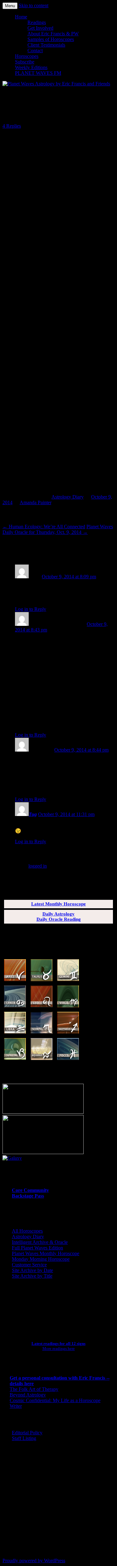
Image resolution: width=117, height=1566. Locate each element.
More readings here (58, 1348)
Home (21, 16)
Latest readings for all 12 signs (58, 1343)
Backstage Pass (28, 1196)
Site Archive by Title (32, 1276)
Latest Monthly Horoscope (58, 903)
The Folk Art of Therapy (34, 1389)
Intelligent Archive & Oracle (40, 1242)
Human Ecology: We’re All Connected (43, 526)
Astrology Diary (67, 496)
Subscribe (24, 61)
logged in (37, 866)
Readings (36, 22)
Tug (33, 814)
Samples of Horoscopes (50, 39)
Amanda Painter (35, 502)
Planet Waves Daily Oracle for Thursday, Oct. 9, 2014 (57, 529)
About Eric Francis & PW (53, 33)
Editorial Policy (27, 1432)
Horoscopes (26, 56)
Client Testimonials (46, 45)
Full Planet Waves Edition (37, 1247)
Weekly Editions (31, 67)
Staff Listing (24, 1438)
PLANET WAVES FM (38, 73)
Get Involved (40, 28)
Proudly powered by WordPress (33, 1560)
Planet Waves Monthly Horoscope (45, 1253)
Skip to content (33, 5)
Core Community (30, 1190)
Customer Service (29, 1264)
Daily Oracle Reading (59, 919)
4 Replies (11, 126)
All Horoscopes (27, 1231)
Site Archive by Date (32, 1270)
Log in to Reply (30, 609)
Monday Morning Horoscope (41, 1259)
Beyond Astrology (28, 1394)
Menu (10, 5)
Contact (35, 50)
